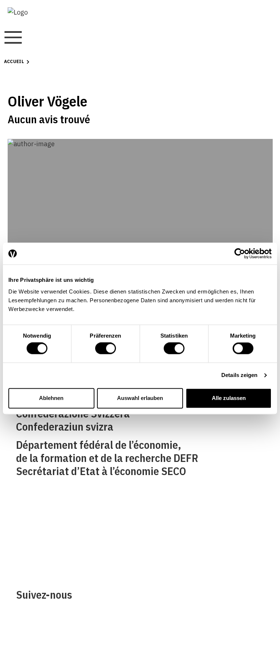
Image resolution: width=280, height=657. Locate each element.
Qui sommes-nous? (43, 520)
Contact (27, 537)
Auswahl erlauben (140, 398)
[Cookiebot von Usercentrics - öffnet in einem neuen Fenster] (240, 253)
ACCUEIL (14, 61)
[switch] (105, 348)
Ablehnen (51, 398)
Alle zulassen (229, 398)
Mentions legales (168, 520)
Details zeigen (239, 375)
